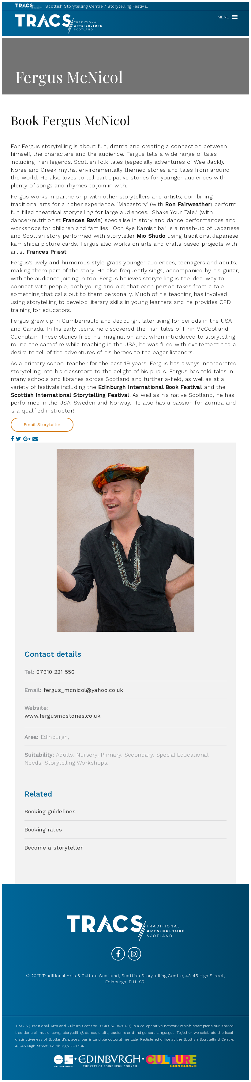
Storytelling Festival (127, 6)
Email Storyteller (42, 424)
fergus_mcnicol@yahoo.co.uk (83, 690)
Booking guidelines (50, 811)
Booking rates (43, 829)
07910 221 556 (55, 672)
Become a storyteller (53, 847)
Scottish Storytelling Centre (74, 6)
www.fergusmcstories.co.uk (62, 715)
